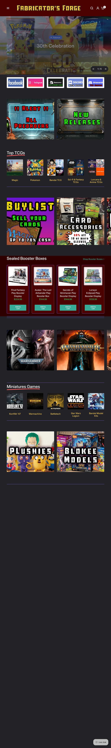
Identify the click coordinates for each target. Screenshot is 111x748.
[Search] (91, 8)
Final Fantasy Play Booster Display (18, 293)
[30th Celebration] (55, 45)
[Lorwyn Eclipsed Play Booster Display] (93, 276)
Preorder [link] (54, 53)
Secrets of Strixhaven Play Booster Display (68, 293)
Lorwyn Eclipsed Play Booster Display (93, 293)
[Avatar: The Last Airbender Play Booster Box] (43, 276)
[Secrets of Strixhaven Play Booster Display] (68, 276)
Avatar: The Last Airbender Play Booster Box (43, 293)
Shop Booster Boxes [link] (93, 259)
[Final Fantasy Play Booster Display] (18, 276)
